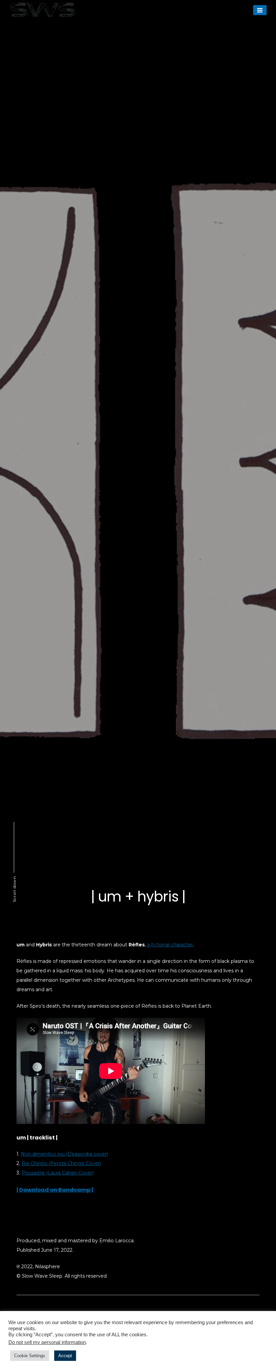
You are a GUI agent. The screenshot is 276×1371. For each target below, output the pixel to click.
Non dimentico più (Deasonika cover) (64, 1154)
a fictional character (170, 945)
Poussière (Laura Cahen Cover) (58, 1173)
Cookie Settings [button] (29, 1355)
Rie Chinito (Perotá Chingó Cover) (61, 1163)
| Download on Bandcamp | (54, 1190)
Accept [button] (65, 1355)
